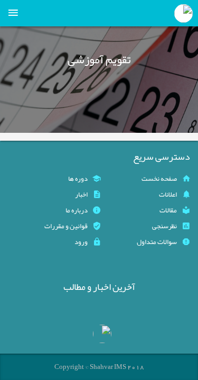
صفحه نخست (159, 179)
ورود (81, 242)
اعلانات (168, 194)
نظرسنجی (164, 226)
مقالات (168, 210)
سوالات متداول (157, 242)
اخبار (81, 194)
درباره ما (76, 210)
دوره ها (78, 179)
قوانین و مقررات (66, 226)
